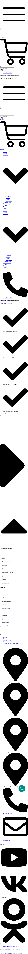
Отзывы (5, 205)
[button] (14, 488)
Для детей (4, 579)
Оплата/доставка (7, 202)
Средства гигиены (6, 568)
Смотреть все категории (6, 548)
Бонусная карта (7, 204)
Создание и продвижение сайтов (8, 946)
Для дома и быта (5, 576)
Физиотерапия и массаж (7, 572)
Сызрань (8, 199)
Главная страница (4, 303)
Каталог (5, 153)
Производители (7, 207)
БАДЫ (3, 558)
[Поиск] (1, 70)
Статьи (5, 208)
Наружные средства (6, 561)
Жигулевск (9, 201)
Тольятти (8, 196)
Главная (5, 152)
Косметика (4, 565)
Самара (8, 198)
